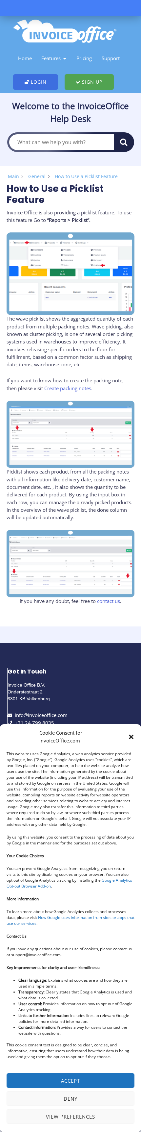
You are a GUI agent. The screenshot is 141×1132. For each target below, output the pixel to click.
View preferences (70, 1116)
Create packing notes (67, 388)
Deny (70, 1098)
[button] (131, 737)
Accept (70, 1080)
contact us (108, 601)
